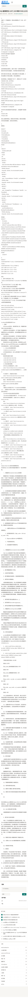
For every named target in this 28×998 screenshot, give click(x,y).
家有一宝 (14, 975)
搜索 (25, 6)
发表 (24, 894)
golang (14, 984)
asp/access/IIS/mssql (14, 953)
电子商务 (14, 978)
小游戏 (14, 972)
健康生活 (14, 961)
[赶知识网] (5, 2)
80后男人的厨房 (14, 967)
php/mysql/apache (19, 13)
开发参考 (14, 981)
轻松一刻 (14, 958)
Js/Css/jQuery (14, 964)
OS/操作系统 (14, 950)
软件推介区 (14, 970)
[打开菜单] (12, 2)
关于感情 (14, 955)
